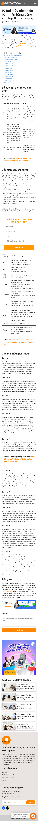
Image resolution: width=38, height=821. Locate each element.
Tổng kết (7, 83)
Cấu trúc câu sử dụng (10, 57)
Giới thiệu (4, 772)
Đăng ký (30, 802)
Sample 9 (10, 78)
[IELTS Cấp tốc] (13, 3)
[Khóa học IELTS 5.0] (19, 706)
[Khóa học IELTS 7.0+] (19, 726)
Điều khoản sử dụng (8, 777)
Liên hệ (4, 780)
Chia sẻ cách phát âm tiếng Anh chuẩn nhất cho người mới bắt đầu (19, 342)
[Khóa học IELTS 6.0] (19, 716)
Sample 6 (10, 72)
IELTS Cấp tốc (24, 44)
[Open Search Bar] (30, 3)
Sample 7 (10, 74)
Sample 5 (10, 70)
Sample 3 (10, 66)
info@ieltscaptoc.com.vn (13, 791)
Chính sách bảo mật (8, 775)
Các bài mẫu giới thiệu (10, 59)
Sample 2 (10, 64)
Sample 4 (10, 68)
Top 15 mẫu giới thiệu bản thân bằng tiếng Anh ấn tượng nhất (19, 459)
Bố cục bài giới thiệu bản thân (13, 55)
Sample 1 (9, 62)
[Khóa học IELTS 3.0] (19, 696)
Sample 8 (10, 76)
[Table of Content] (20, 53)
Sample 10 (11, 81)
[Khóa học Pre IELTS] (19, 687)
